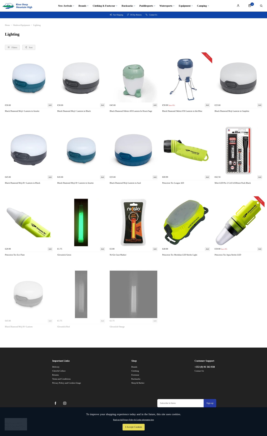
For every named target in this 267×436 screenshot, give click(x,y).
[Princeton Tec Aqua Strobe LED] (238, 222)
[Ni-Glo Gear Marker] (133, 222)
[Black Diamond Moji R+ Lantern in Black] (28, 150)
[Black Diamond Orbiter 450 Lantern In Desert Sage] (133, 78)
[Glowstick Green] (81, 222)
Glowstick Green (64, 255)
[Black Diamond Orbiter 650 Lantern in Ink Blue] (186, 78)
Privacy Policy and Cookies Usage (66, 383)
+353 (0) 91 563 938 (205, 367)
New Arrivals (65, 6)
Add (50, 105)
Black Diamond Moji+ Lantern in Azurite (22, 111)
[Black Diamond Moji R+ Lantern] (28, 294)
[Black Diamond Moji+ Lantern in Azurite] (28, 78)
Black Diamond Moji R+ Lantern (19, 326)
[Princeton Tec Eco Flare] (28, 222)
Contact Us (199, 371)
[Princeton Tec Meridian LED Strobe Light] (186, 222)
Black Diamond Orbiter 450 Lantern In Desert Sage (131, 111)
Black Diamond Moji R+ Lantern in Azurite (75, 183)
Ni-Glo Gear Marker (118, 255)
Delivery (55, 367)
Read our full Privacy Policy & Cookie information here (133, 420)
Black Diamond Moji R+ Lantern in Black (22, 183)
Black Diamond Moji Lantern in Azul (125, 183)
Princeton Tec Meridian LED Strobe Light (179, 255)
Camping (202, 6)
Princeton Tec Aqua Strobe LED (228, 255)
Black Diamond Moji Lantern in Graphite (232, 111)
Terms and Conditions (61, 379)
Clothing (135, 371)
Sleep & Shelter (137, 383)
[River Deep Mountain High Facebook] (55, 403)
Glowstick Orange (117, 326)
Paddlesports (146, 6)
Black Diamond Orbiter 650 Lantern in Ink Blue (182, 111)
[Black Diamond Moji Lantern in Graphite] (238, 78)
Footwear (135, 375)
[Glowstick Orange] (133, 294)
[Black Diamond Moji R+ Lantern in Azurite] (81, 150)
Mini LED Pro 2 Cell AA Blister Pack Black (233, 183)
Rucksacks (127, 6)
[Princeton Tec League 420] (186, 150)
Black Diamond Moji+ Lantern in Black (74, 111)
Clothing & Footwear (104, 6)
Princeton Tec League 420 (173, 183)
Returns (55, 375)
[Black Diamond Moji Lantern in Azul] (133, 150)
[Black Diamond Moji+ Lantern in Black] (81, 78)
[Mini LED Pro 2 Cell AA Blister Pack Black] (238, 150)
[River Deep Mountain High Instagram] (64, 403)
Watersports (165, 6)
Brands (82, 6)
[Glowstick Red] (81, 294)
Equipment (185, 6)
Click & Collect (59, 371)
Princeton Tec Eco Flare (15, 255)
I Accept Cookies (133, 427)
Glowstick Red (63, 326)
